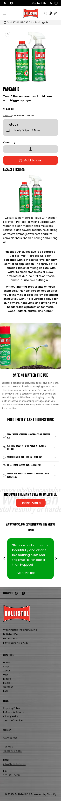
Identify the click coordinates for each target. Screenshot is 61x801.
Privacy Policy (11, 716)
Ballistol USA (22, 794)
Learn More (30, 502)
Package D (41, 22)
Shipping (7, 115)
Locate (7, 678)
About (6, 670)
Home (6, 662)
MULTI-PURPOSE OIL (21, 22)
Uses (5, 674)
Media (6, 683)
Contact (8, 687)
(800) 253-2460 (12, 751)
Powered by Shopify (43, 794)
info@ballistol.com (14, 764)
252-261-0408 (11, 775)
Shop (6, 666)
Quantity (9, 142)
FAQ (5, 691)
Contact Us (39, 3)
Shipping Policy (11, 708)
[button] (4, 13)
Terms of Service (13, 720)
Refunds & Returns (13, 712)
